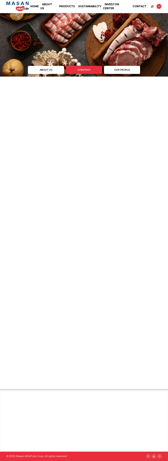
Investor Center (83, 450)
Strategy (84, 69)
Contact (140, 6)
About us (46, 69)
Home (34, 6)
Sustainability (89, 6)
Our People (122, 69)
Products (67, 6)
